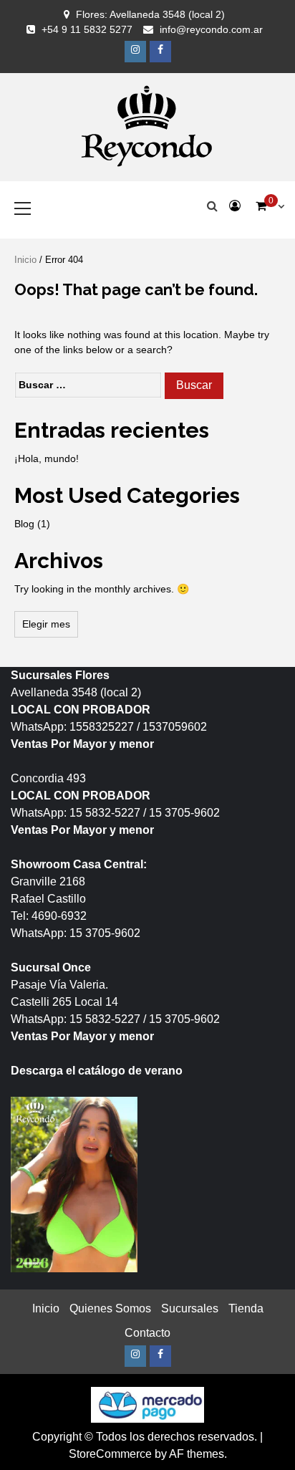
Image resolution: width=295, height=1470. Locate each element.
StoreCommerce (110, 1454)
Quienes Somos (110, 1308)
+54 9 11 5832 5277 (87, 29)
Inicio (25, 259)
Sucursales (189, 1308)
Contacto (147, 1333)
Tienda (245, 1308)
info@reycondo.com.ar (211, 29)
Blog (24, 523)
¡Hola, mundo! (46, 458)
